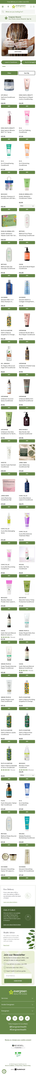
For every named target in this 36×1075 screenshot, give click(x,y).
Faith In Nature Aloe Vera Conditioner (25, 733)
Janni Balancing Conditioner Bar (24, 466)
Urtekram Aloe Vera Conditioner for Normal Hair (9, 433)
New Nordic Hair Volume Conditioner (25, 433)
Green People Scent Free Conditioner (7, 700)
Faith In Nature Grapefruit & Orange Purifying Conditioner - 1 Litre (8, 334)
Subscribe (18, 981)
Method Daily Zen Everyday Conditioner (8, 267)
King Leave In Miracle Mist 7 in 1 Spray (8, 131)
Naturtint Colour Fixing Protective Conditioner (26, 601)
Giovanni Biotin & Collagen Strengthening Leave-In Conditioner (27, 301)
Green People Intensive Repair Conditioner (8, 667)
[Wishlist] (31, 7)
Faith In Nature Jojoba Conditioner (8, 733)
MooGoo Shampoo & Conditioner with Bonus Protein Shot (9, 198)
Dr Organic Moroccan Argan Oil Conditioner (8, 367)
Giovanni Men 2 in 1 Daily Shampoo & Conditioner (7, 301)
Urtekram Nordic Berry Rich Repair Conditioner (27, 333)
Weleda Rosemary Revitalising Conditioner (27, 837)
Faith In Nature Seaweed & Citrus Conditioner (9, 766)
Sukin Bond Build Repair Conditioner (27, 267)
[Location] (7, 6)
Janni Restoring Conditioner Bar (6, 499)
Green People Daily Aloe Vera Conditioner (27, 634)
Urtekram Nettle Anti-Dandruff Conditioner (26, 400)
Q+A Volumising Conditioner (24, 164)
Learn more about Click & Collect (12, 924)
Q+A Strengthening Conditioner (7, 164)
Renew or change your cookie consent (18, 1040)
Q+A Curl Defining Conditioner (25, 131)
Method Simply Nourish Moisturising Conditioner (8, 837)
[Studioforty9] (18, 1069)
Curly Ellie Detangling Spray (8, 532)
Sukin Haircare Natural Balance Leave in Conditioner (8, 634)
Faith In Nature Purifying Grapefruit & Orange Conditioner (27, 701)
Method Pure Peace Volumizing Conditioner (26, 234)
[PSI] (18, 1056)
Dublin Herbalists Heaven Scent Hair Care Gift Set (8, 235)
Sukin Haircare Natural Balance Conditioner (26, 667)
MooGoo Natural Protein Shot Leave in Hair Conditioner (8, 601)
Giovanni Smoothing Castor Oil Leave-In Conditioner (7, 870)
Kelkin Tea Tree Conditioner (24, 568)
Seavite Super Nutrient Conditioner (8, 466)
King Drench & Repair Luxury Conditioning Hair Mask (26, 98)
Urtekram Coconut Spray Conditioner (7, 400)
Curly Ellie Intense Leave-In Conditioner (26, 499)
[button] (9, 637)
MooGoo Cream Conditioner (24, 766)
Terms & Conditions (9, 1065)
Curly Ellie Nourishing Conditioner (8, 568)
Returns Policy (27, 1065)
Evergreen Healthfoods (18, 1064)
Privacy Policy (19, 1065)
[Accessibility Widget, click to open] (4, 1071)
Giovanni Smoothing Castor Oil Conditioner (26, 870)
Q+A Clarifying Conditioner (23, 804)
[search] (3, 12)
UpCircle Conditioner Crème (8, 98)
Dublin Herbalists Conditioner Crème (25, 197)
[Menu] (2, 6)
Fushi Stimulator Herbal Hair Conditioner (9, 804)
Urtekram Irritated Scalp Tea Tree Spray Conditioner (27, 367)
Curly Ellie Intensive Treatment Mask (25, 535)
